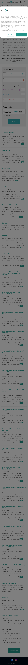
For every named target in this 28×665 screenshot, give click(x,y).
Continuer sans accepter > (22, 12)
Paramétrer (10, 34)
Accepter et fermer (21, 34)
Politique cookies (21, 30)
